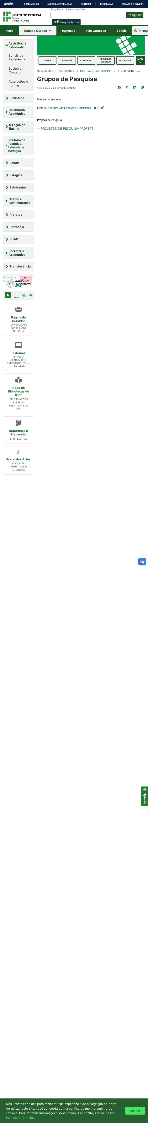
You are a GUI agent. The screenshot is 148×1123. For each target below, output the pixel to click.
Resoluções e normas (18, 83)
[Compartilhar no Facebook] (119, 87)
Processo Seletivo (106, 60)
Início (9, 31)
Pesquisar (135, 15)
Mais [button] (140, 58)
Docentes (125, 60)
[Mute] (24, 295)
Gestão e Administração (19, 201)
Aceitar (135, 1111)
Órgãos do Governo (133, 4)
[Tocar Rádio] (8, 295)
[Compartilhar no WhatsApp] (127, 87)
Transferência (20, 266)
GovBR (8, 4)
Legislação (106, 4)
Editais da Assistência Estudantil (17, 57)
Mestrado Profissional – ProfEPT (98, 70)
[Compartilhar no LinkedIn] (135, 87)
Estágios (15, 175)
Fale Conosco (96, 31)
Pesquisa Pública (69, 22)
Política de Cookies (20, 1118)
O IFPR (47, 60)
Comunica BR (31, 4)
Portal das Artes (18, 459)
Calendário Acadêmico (16, 111)
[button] (142, 87)
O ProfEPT (86, 60)
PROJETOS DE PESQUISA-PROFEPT (67, 128)
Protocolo (16, 227)
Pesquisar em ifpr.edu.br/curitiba (67, 9)
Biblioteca (16, 98)
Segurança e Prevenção (18, 432)
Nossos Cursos (35, 31)
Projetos (15, 214)
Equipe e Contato (15, 70)
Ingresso (68, 31)
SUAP (13, 239)
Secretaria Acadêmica (16, 253)
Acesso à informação (59, 4)
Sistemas (18, 353)
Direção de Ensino (17, 126)
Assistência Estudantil (17, 45)
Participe (86, 4)
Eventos (67, 60)
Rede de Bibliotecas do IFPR (18, 391)
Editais (122, 31)
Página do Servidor (18, 319)
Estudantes (18, 187)
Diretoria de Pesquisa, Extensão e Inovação (16, 145)
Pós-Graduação (67, 70)
